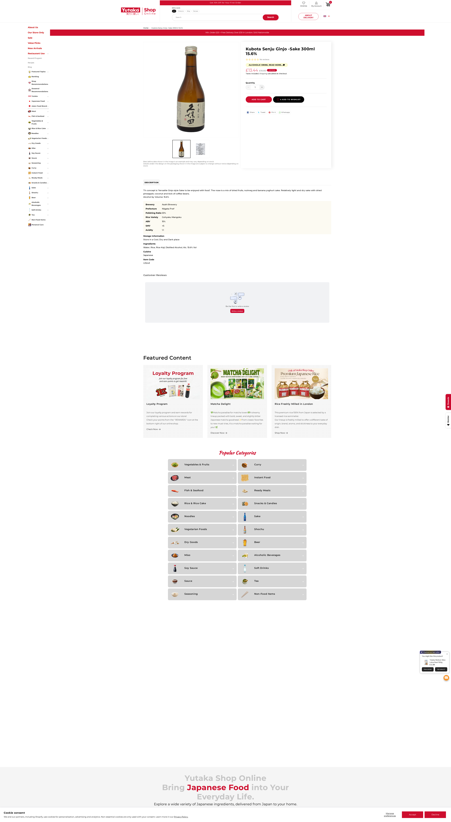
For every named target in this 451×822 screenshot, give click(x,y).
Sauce (188, 581)
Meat (187, 477)
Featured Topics (38, 72)
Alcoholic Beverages (267, 555)
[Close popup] (447, 654)
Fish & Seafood (193, 490)
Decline (435, 814)
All (174, 11)
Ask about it (441, 669)
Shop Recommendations (40, 82)
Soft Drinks (261, 568)
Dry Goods (191, 542)
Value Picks (34, 43)
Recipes (195, 11)
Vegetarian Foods (195, 529)
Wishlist (303, 6)
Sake (257, 516)
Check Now (152, 429)
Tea (256, 581)
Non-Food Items (264, 593)
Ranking (35, 76)
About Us (33, 27)
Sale (30, 38)
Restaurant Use (36, 53)
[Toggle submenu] (48, 53)
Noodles (189, 516)
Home (145, 28)
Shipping (263, 74)
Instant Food (262, 477)
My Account (316, 6)
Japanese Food (38, 101)
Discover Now (217, 433)
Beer (257, 542)
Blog (188, 11)
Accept (412, 814)
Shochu (259, 529)
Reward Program (35, 58)
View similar (428, 669)
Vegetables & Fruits (196, 464)
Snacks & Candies (265, 503)
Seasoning (191, 593)
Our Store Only (36, 32)
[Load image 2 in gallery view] (200, 149)
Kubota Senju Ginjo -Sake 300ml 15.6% (167, 28)
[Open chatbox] (446, 678)
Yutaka (35, 96)
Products (181, 11)
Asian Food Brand (39, 106)
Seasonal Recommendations (40, 90)
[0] (328, 4)
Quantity (250, 83)
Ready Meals (262, 490)
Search (270, 17)
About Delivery (308, 16)
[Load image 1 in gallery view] (181, 149)
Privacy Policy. (181, 817)
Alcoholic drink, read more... (266, 65)
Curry (257, 464)
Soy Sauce (191, 568)
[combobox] (225, 17)
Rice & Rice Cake (195, 503)
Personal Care (38, 225)
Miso (187, 555)
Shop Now (280, 433)
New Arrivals (35, 48)
